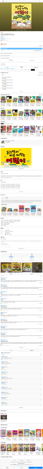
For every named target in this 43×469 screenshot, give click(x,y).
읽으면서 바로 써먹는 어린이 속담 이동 (9, 435)
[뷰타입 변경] (42, 75)
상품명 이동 (3, 131)
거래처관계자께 (27, 464)
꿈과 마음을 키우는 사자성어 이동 (9, 449)
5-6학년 (7, 221)
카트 (42, 1)
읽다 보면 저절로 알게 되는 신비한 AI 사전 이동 (9, 115)
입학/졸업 (5, 224)
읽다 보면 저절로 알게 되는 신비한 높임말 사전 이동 (33, 210)
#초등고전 (12, 123)
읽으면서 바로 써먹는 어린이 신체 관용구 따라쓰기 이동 (22, 80)
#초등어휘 (9, 123)
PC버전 (22, 464)
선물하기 (2, 223)
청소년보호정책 (18, 464)
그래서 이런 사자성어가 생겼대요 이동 (21, 434)
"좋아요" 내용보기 (21, 294)
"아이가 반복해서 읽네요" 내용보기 (21, 321)
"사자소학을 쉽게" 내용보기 (21, 335)
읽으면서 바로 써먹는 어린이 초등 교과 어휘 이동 (38, 101)
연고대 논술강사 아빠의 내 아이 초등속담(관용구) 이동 (3, 449)
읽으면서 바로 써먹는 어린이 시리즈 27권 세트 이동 (22, 83)
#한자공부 (2, 123)
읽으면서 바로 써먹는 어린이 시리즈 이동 (27, 211)
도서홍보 (30, 464)
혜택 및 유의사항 (11, 260)
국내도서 (2, 221)
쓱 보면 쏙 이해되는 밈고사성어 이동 (26, 434)
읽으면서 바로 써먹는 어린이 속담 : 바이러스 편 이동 (32, 435)
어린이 (4, 221)
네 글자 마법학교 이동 (32, 449)
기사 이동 (4, 419)
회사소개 (24, 464)
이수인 (1, 36)
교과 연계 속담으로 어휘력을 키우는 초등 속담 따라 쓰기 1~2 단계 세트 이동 (38, 450)
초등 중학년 (8, 223)
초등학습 (7, 222)
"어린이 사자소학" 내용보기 (21, 280)
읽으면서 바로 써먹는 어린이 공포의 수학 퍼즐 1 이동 (22, 88)
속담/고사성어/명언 (11, 222)
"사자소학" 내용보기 (21, 301)
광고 (32, 464)
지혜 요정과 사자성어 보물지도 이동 (21, 449)
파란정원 (2, 37)
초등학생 (8, 224)
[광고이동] (40, 1)
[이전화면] (1, 1)
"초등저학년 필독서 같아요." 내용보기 (21, 343)
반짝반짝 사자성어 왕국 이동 (15, 449)
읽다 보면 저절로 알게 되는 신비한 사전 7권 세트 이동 (9, 211)
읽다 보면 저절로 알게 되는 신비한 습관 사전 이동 (21, 210)
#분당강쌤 (5, 123)
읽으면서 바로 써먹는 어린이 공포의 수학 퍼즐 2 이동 (22, 86)
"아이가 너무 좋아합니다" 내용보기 (21, 287)
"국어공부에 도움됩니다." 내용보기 (21, 308)
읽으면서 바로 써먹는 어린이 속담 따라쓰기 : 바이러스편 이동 (32, 101)
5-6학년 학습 (10, 221)
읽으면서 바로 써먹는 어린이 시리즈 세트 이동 (15, 212)
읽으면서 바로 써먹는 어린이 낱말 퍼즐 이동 (22, 78)
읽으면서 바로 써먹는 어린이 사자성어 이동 (15, 435)
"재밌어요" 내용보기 (21, 314)
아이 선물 (5, 223)
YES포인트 (2, 45)
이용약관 (11, 464)
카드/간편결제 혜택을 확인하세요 (37, 50)
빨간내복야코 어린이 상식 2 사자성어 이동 (38, 434)
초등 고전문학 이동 (3, 435)
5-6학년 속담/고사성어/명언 (16, 221)
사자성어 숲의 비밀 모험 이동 (26, 449)
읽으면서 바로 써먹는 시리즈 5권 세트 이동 (21, 142)
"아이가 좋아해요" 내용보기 (21, 328)
